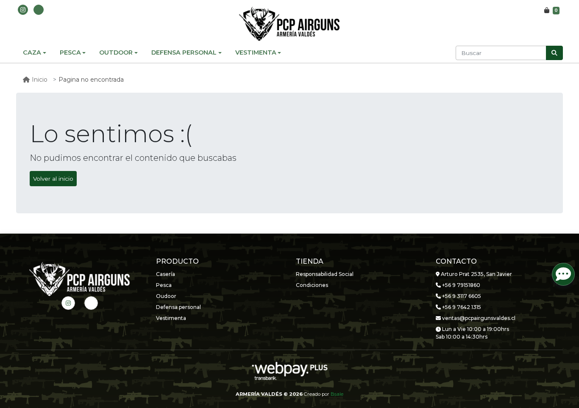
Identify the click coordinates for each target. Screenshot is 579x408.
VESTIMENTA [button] (255, 52)
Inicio (39, 79)
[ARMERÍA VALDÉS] (289, 23)
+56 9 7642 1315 (461, 307)
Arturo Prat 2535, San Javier (476, 274)
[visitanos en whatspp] (38, 10)
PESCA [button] (70, 52)
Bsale (337, 394)
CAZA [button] (32, 52)
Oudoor (166, 296)
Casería (165, 274)
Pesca (164, 285)
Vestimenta (171, 318)
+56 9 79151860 (460, 285)
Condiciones (312, 285)
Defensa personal (178, 307)
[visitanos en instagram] (23, 10)
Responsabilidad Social (325, 274)
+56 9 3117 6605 (461, 296)
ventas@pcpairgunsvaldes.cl (478, 318)
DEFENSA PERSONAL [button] (184, 52)
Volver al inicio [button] (53, 178)
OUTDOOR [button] (116, 52)
